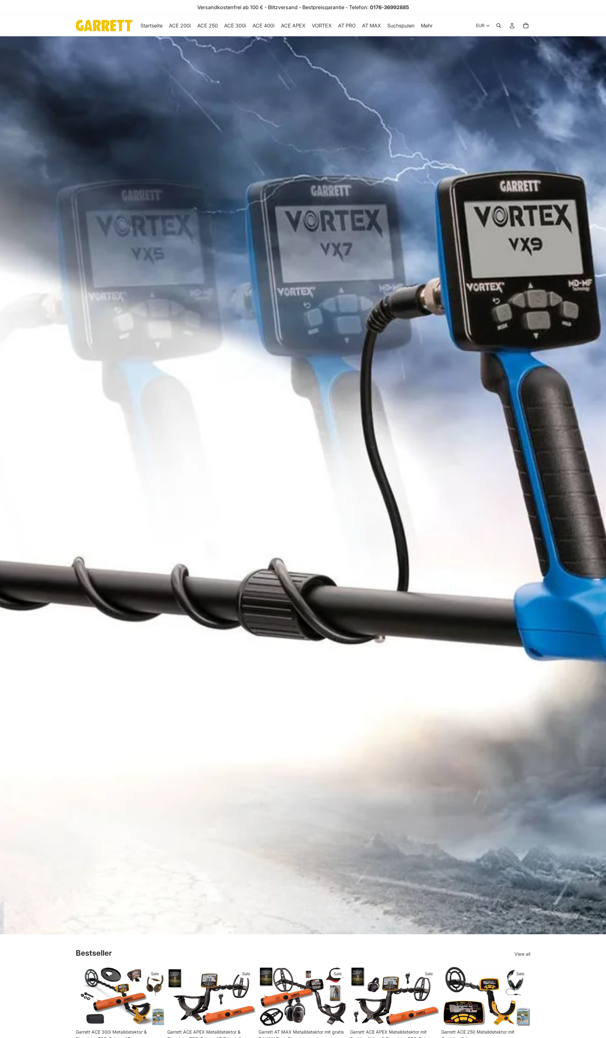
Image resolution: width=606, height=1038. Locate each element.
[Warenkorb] (526, 25)
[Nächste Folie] (155, 996)
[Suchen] (499, 25)
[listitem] (427, 25)
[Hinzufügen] (155, 1016)
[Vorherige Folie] (85, 996)
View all (522, 954)
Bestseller (93, 903)
